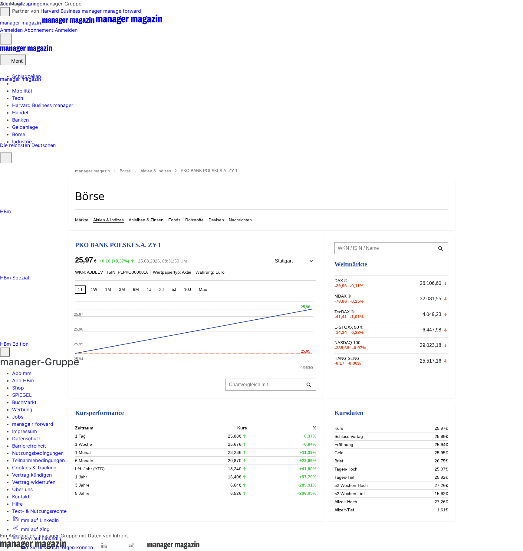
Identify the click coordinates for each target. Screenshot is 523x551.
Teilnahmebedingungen (38, 460)
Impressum (24, 431)
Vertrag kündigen (32, 475)
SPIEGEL (22, 395)
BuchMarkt (24, 402)
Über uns (22, 489)
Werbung (22, 409)
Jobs (17, 417)
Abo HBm (23, 380)
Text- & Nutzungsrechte (39, 511)
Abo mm (21, 373)
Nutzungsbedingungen (38, 453)
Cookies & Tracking (34, 468)
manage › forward (32, 424)
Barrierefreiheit (29, 446)
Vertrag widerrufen (33, 482)
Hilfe (17, 504)
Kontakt (21, 497)
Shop (18, 388)
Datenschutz (26, 438)
